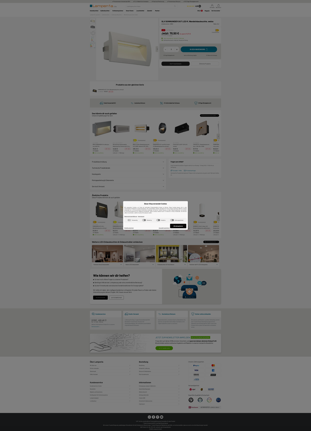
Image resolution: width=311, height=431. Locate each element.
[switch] (129, 220)
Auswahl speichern (164, 228)
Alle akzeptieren (178, 226)
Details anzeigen (129, 228)
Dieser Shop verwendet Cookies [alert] (155, 204)
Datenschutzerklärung (130, 216)
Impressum (141, 216)
